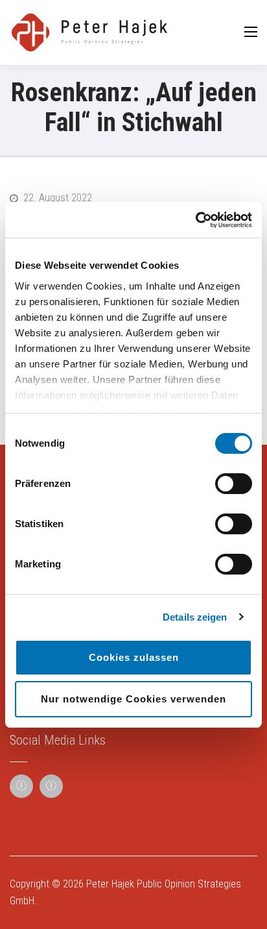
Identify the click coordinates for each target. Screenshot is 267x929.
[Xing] (51, 786)
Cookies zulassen (134, 657)
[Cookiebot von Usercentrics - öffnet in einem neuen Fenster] (195, 220)
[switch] (233, 483)
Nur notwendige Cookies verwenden (133, 698)
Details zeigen (195, 617)
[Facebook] (21, 786)
